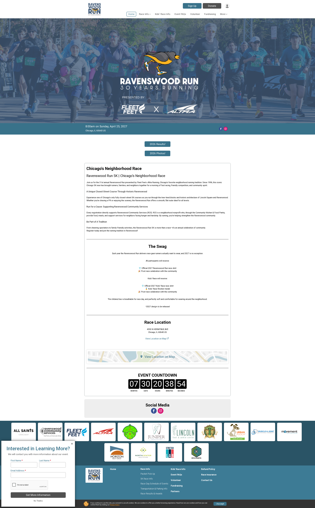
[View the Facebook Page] (154, 411)
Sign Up (192, 5)
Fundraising (210, 14)
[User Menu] (227, 6)
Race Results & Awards (151, 493)
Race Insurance (208, 474)
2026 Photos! (157, 153)
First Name (17, 460)
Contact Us (206, 480)
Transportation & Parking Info (154, 488)
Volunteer (195, 14)
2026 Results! (157, 144)
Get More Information (38, 494)
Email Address (18, 470)
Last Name (45, 460)
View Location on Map (156, 338)
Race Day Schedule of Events (154, 483)
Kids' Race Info (162, 14)
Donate (212, 5)
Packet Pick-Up (148, 474)
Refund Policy (208, 469)
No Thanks (38, 501)
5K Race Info (147, 479)
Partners (175, 491)
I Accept (220, 504)
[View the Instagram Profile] (160, 411)
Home (131, 14)
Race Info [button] (144, 14)
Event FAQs (180, 14)
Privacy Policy (114, 505)
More (222, 14)
